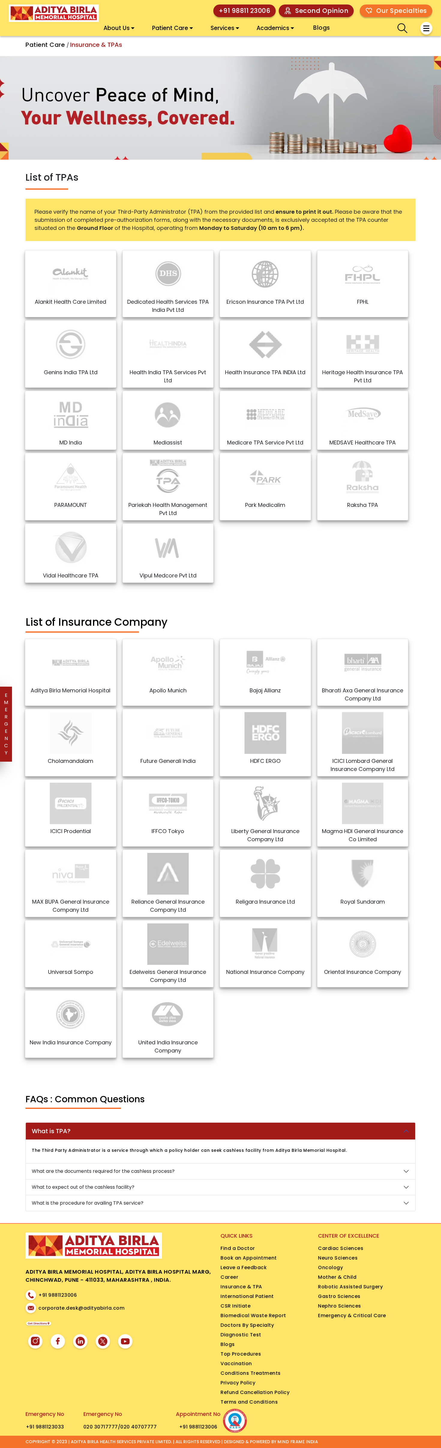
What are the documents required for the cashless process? (103, 1171)
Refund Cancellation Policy (255, 1392)
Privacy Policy (237, 1382)
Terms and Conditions (249, 1401)
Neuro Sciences (338, 1257)
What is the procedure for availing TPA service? (87, 1203)
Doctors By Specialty (247, 1325)
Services (222, 28)
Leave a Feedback (243, 1267)
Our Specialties (401, 10)
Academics (272, 28)
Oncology (330, 1267)
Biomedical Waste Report (253, 1315)
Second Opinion (321, 10)
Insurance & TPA (241, 1286)
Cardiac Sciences (340, 1248)
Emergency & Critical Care (352, 1315)
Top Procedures (240, 1353)
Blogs (321, 28)
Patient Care (170, 28)
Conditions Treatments (250, 1373)
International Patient (247, 1296)
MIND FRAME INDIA (298, 1442)
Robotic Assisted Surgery (350, 1286)
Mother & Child (337, 1277)
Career (229, 1277)
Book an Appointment (248, 1257)
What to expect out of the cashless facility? (83, 1187)
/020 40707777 (137, 1426)
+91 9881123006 (57, 1295)
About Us (117, 28)
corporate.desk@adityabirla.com (81, 1308)
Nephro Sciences (339, 1305)
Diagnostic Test (240, 1334)
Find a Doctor (237, 1248)
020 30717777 (100, 1426)
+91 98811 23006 (245, 10)
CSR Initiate (235, 1305)
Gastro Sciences (339, 1296)
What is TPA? (51, 1131)
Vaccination (236, 1363)
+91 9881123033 (45, 1426)
